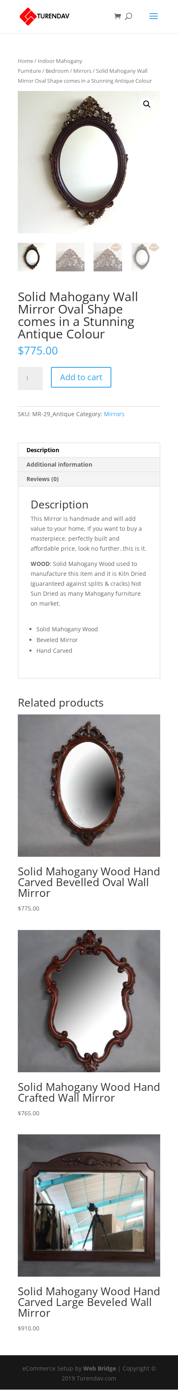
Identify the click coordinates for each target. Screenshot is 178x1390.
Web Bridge (99, 1368)
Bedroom (57, 70)
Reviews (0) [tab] (42, 479)
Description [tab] (42, 450)
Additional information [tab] (59, 464)
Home (25, 61)
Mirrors (82, 70)
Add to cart (81, 377)
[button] (147, 104)
